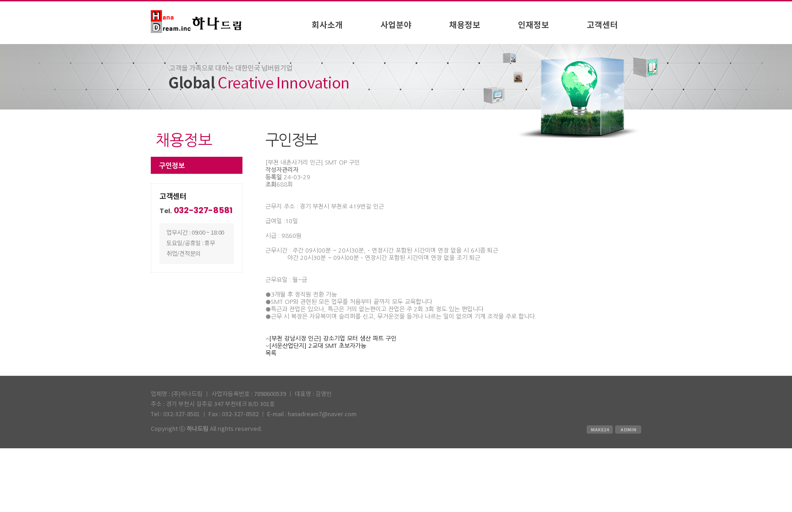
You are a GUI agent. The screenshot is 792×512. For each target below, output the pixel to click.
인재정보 (533, 25)
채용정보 (464, 25)
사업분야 (396, 25)
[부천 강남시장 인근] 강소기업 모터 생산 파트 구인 (332, 338)
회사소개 (327, 25)
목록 (270, 353)
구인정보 (172, 165)
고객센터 (602, 25)
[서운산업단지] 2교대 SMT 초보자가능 (317, 346)
